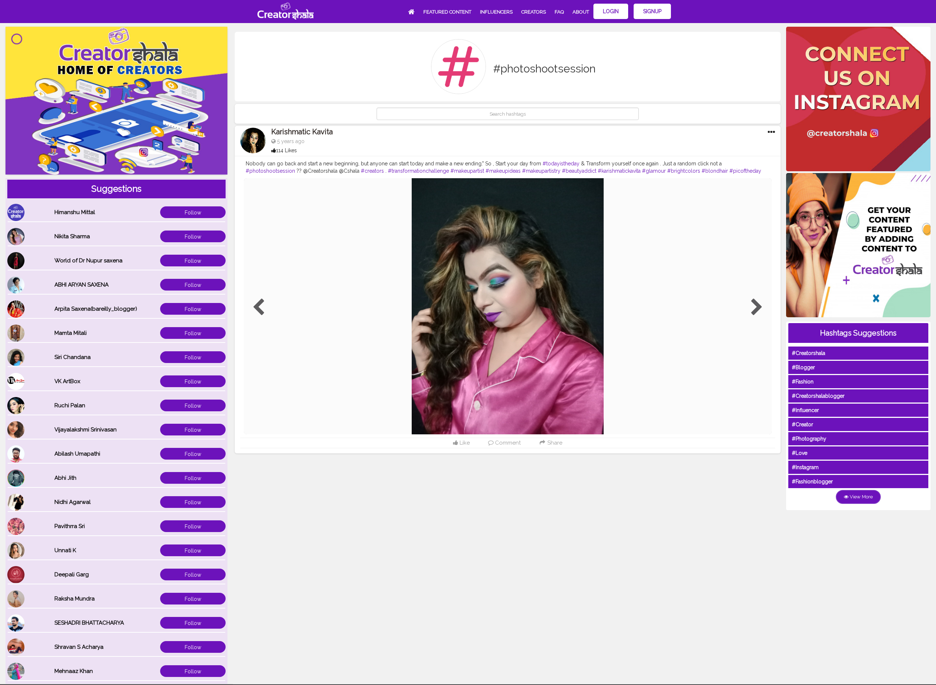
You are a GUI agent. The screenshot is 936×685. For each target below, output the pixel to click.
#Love (799, 453)
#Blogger (803, 367)
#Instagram (805, 467)
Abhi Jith (65, 478)
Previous (258, 307)
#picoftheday (745, 171)
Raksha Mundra (74, 598)
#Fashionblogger (812, 481)
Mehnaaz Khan (73, 671)
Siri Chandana (72, 357)
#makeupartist (467, 171)
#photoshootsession (270, 171)
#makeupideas (503, 171)
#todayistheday (561, 163)
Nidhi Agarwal (72, 502)
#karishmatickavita (619, 171)
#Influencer (805, 410)
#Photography (809, 439)
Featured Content (447, 12)
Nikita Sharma (72, 236)
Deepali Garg (71, 574)
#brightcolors (683, 171)
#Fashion (803, 382)
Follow (193, 213)
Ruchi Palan (69, 405)
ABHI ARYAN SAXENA (81, 284)
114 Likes (286, 150)
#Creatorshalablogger (818, 396)
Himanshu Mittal (74, 212)
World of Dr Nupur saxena (88, 260)
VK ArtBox (67, 381)
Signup (652, 11)
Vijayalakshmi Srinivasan (85, 429)
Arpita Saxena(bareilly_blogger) (95, 309)
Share (554, 442)
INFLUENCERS (496, 12)
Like (464, 442)
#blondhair (715, 171)
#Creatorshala (808, 353)
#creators (372, 171)
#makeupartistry (541, 171)
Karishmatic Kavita (302, 131)
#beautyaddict (579, 171)
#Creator (802, 424)
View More (861, 496)
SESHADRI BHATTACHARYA (89, 623)
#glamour (654, 171)
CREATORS (533, 12)
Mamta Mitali (70, 333)
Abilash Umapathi (77, 453)
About (581, 12)
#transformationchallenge (418, 171)
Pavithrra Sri (69, 526)
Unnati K (65, 550)
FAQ (559, 12)
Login (611, 11)
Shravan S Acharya (78, 647)
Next (756, 307)
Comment (507, 442)
